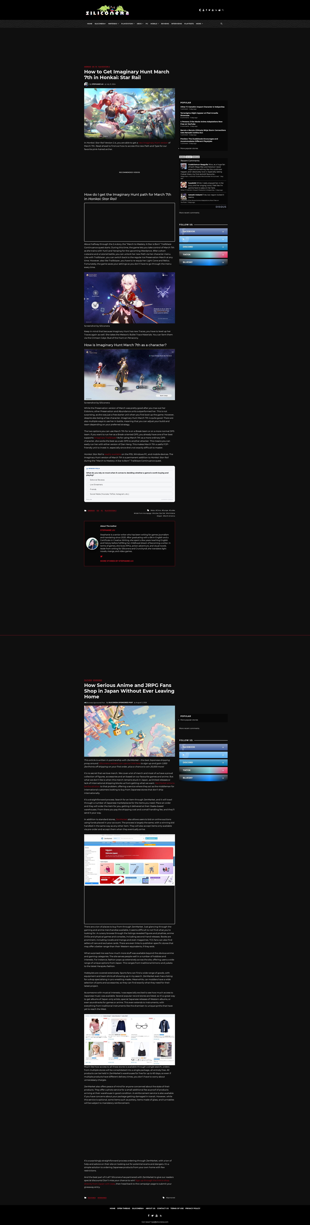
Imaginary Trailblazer (105, 438)
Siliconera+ (100, 24)
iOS (93, 66)
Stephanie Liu (97, 84)
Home (89, 24)
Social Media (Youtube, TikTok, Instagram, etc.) (109, 494)
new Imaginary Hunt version (153, 143)
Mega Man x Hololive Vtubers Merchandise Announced (200, 176)
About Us (150, 1208)
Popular (196, 157)
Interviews (176, 24)
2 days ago (219, 190)
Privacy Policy (192, 1208)
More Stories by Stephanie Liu (116, 561)
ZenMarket (121, 819)
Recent (188, 157)
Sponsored (97, 680)
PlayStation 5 (104, 66)
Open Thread (123, 1208)
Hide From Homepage (143, 513)
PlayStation (127, 24)
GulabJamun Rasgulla (198, 164)
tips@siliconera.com (159, 1222)
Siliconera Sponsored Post (121, 702)
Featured (88, 680)
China (159, 510)
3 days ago (191, 202)
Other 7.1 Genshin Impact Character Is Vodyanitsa (202, 107)
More (198, 24)
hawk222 (192, 183)
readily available (112, 454)
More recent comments (189, 213)
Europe (165, 510)
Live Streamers (96, 485)
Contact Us (163, 1208)
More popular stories (189, 148)
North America (169, 516)
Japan (160, 516)
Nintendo (112, 24)
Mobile (154, 24)
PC (147, 24)
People (182, 157)
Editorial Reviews (97, 480)
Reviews (165, 24)
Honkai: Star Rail (159, 513)
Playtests (189, 24)
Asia (153, 510)
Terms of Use (177, 1208)
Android (87, 66)
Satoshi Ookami (195, 195)
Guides (172, 510)
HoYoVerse (171, 513)
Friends (93, 489)
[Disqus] (129, 596)
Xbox (139, 24)
